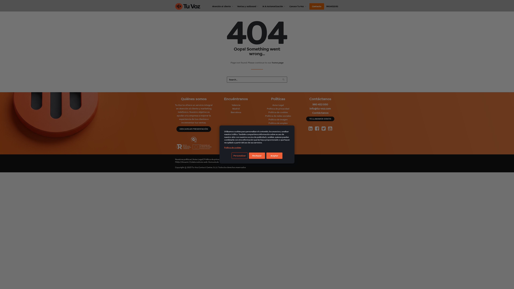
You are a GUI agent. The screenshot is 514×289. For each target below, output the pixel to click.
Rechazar (257, 155)
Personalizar (239, 155)
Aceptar (274, 155)
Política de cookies (232, 147)
